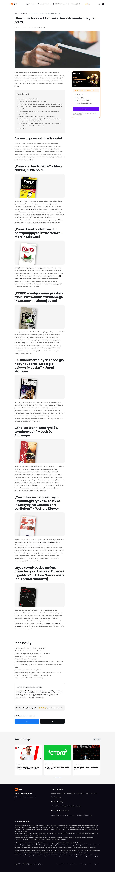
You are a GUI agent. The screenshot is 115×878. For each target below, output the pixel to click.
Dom (16, 13)
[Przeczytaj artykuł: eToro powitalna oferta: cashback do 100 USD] (57, 752)
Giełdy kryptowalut (61, 4)
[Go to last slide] (95, 739)
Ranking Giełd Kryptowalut (75, 793)
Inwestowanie (23, 13)
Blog (88, 4)
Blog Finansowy (56, 797)
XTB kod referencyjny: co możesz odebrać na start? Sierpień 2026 (27, 768)
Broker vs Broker (76, 4)
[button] (103, 4)
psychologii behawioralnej (48, 542)
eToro (57, 806)
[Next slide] (99, 739)
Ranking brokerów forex (58, 793)
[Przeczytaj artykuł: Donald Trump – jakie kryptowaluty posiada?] (86, 752)
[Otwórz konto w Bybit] (86, 79)
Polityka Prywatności (85, 864)
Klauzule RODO (60, 864)
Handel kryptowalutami (22, 691)
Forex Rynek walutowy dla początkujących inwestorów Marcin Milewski (40, 104)
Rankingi (31, 4)
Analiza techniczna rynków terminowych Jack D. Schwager (36, 116)
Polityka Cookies (72, 864)
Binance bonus (69, 815)
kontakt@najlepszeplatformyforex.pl (26, 797)
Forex (39, 81)
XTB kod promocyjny (57, 815)
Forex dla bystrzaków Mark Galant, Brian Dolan (33, 102)
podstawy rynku (27, 212)
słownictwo (18, 212)
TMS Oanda (70, 806)
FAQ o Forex (93, 793)
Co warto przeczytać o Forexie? (28, 99)
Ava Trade (63, 806)
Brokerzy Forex (44, 4)
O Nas (86, 793)
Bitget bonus (88, 815)
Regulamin (97, 864)
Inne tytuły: (22, 128)
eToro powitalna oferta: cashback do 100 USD (57, 768)
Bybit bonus (79, 815)
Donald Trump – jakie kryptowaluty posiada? (86, 768)
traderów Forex (29, 209)
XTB (52, 806)
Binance (78, 806)
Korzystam (85, 109)
